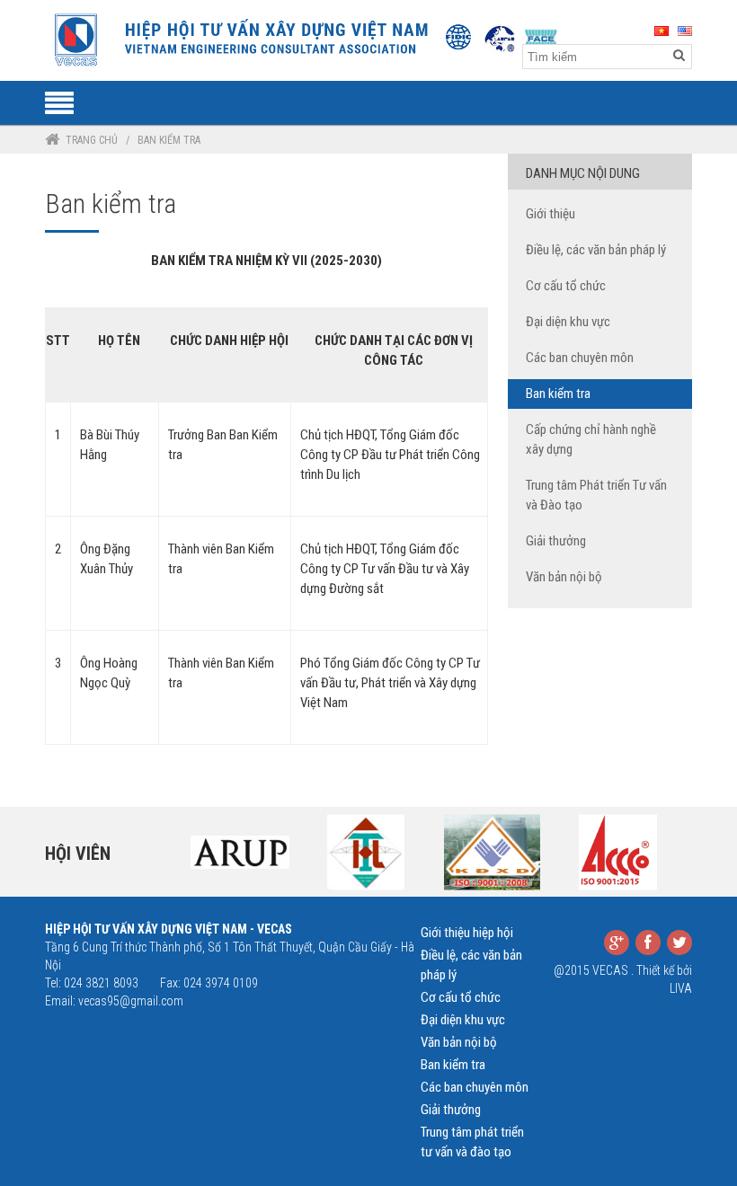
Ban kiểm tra (558, 393)
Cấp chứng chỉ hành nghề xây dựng (591, 439)
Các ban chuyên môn (580, 358)
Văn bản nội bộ (564, 577)
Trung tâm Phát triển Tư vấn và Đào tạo (596, 495)
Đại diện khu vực (568, 322)
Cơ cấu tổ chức (566, 286)
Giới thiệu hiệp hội (467, 933)
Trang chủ (92, 140)
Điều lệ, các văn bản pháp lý (596, 250)
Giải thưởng (556, 541)
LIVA (681, 988)
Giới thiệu (550, 214)
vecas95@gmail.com (130, 1001)
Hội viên (78, 853)
